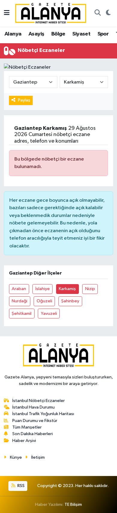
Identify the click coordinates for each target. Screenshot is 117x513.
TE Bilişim (73, 504)
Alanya (12, 34)
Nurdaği (19, 301)
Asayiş (36, 34)
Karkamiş (67, 288)
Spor (103, 34)
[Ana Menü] (7, 13)
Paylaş (24, 100)
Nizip (90, 288)
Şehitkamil (22, 313)
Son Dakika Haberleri (32, 434)
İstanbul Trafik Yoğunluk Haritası (43, 414)
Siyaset (81, 34)
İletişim (38, 457)
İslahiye (42, 288)
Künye (16, 457)
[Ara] (97, 13)
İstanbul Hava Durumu (33, 407)
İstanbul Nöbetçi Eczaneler (38, 400)
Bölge (58, 34)
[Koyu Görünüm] (108, 13)
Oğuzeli (44, 301)
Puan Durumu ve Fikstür (34, 420)
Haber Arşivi (24, 440)
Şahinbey (70, 301)
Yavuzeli (49, 313)
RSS (20, 485)
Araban (19, 288)
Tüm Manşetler (27, 427)
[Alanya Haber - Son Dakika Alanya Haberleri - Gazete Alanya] (50, 13)
